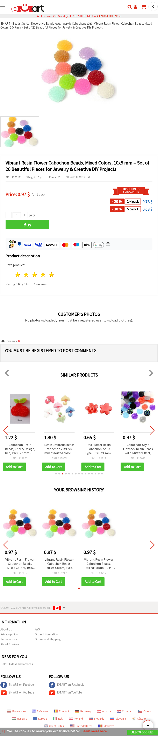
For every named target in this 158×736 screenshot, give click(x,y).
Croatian (127, 711)
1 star (18, 274)
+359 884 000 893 (107, 16)
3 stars (35, 274)
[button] (56, 473)
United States (84, 726)
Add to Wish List (80, 177)
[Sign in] (135, 7)
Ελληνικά (42, 711)
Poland (78, 718)
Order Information (46, 634)
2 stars (26, 274)
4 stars (43, 274)
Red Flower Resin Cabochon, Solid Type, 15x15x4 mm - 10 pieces (99, 449)
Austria (106, 711)
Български (19, 711)
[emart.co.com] (27, 8)
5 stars (51, 274)
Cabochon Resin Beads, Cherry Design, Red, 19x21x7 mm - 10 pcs (20, 449)
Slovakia (99, 718)
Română (64, 711)
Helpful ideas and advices (16, 664)
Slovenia (120, 718)
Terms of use (8, 639)
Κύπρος (141, 718)
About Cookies (9, 644)
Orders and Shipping (48, 639)
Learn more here (94, 731)
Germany (85, 711)
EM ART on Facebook (22, 685)
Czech (147, 711)
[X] (2, 731)
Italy (60, 718)
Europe (42, 718)
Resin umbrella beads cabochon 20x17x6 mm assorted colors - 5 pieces (59, 449)
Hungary (22, 718)
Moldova (109, 726)
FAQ (37, 629)
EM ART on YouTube (21, 692)
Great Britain (57, 726)
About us (6, 629)
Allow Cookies (142, 732)
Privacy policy (9, 634)
